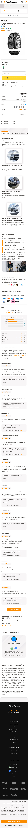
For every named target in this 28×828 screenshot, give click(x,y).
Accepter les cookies (14, 821)
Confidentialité (14, 739)
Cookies (14, 742)
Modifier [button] (25, 99)
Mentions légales (14, 732)
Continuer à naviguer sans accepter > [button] (19, 801)
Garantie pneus (14, 721)
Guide (10, 6)
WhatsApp (14, 767)
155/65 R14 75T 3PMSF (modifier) (15, 11)
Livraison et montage (19, 6)
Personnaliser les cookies (14, 825)
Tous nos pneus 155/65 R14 (9, 121)
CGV (14, 734)
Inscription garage (14, 729)
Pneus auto (14, 750)
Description (5, 133)
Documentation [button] (6, 625)
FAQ (12, 133)
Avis (14, 726)
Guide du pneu (14, 724)
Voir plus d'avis (14, 609)
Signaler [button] (4, 382)
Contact (14, 774)
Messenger (14, 771)
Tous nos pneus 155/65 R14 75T (10, 123)
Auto (2, 6)
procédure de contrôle (18, 355)
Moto (6, 6)
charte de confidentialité (8, 684)
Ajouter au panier (15, 78)
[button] (14, 319)
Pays (14, 737)
